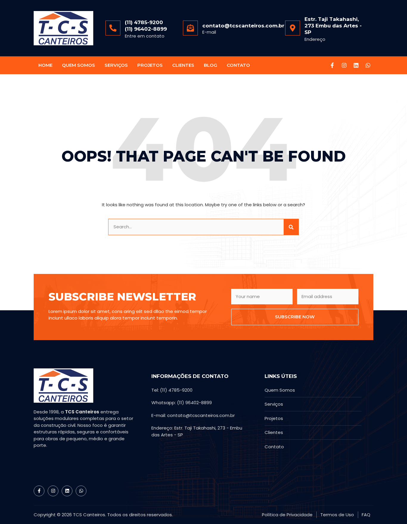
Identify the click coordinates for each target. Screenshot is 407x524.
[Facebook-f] (332, 65)
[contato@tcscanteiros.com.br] (190, 28)
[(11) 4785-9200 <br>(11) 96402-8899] (112, 28)
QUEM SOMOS (78, 65)
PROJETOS (150, 65)
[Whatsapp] (368, 65)
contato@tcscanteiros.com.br (243, 26)
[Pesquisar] (291, 227)
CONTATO (238, 65)
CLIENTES (183, 65)
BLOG (210, 65)
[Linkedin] (356, 65)
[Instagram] (344, 65)
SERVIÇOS (116, 65)
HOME (45, 65)
